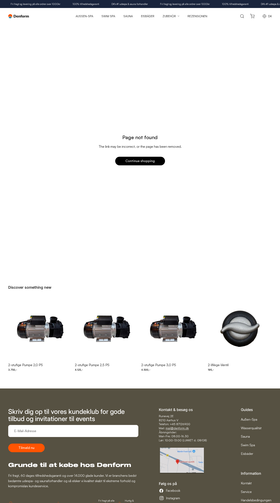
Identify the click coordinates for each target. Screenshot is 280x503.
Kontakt (246, 483)
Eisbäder (247, 454)
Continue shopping (140, 161)
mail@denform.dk (177, 428)
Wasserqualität (251, 428)
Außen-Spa (249, 419)
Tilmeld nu (26, 448)
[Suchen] (242, 16)
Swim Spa (248, 445)
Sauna (245, 436)
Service (246, 492)
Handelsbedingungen (256, 500)
